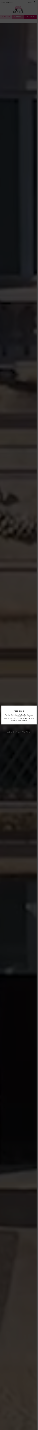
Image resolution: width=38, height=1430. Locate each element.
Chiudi (33, 708)
